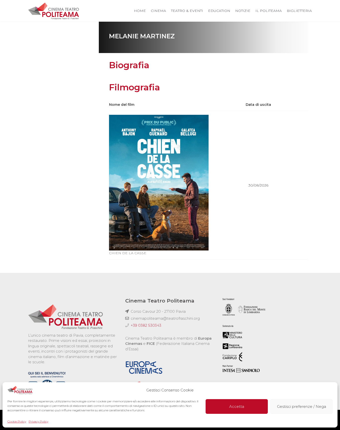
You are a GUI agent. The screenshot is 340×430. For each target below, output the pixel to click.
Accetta (236, 406)
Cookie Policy (16, 421)
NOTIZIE (242, 10)
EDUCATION (219, 10)
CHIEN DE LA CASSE (127, 253)
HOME (140, 10)
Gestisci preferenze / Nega (301, 406)
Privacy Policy (38, 421)
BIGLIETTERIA (299, 10)
